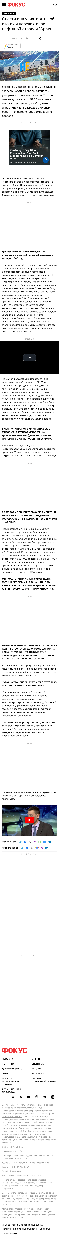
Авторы (36, 1068)
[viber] (36, 1097)
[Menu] (4, 4)
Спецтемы (38, 1063)
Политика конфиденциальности (19, 1228)
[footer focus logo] (14, 1050)
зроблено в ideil (11, 1234)
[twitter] (13, 1097)
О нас (5, 1073)
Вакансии (38, 1073)
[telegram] (21, 1097)
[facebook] (5, 1097)
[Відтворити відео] (29, 820)
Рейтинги (8, 1063)
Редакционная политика (11, 1091)
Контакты (44, 1228)
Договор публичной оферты (44, 1080)
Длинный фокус (12, 1068)
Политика (9, 13)
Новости (7, 1058)
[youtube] (29, 1097)
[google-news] (44, 1097)
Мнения (36, 1058)
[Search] (55, 4)
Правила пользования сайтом (10, 1081)
